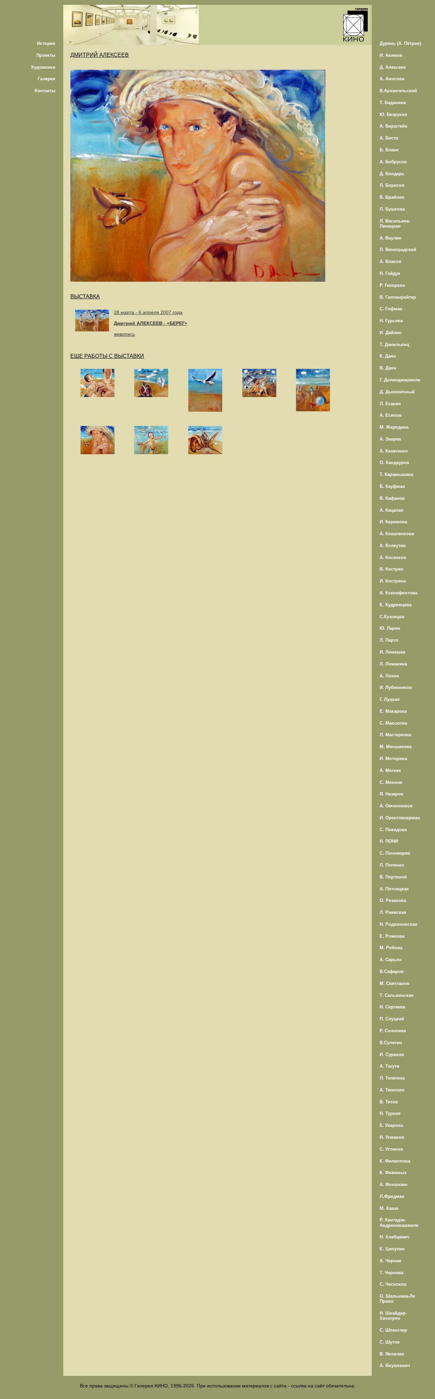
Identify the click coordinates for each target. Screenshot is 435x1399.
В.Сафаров (392, 971)
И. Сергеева (392, 1006)
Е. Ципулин (392, 1248)
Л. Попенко (392, 865)
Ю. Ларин (390, 628)
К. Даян (388, 356)
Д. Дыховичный (397, 391)
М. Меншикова (396, 746)
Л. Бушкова (392, 209)
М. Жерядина (394, 427)
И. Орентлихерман (400, 817)
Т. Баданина (393, 102)
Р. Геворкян (392, 285)
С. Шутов (390, 1342)
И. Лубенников (396, 687)
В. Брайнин (392, 197)
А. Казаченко (394, 451)
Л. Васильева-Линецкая (395, 223)
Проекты (45, 55)
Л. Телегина (392, 1078)
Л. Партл (389, 640)
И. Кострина (393, 580)
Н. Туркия (390, 1113)
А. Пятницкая (394, 888)
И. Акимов (391, 55)
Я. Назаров (391, 793)
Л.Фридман (392, 1196)
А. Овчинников (396, 805)
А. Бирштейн (393, 126)
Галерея (46, 78)
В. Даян (388, 368)
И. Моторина (393, 758)
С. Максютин (393, 723)
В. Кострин (391, 569)
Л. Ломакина (393, 663)
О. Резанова (393, 900)
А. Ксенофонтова (398, 592)
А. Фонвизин (393, 1184)
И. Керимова (393, 521)
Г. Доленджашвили (400, 379)
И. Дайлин (391, 332)
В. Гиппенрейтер (398, 297)
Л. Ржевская (393, 912)
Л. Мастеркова (395, 734)
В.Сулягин (391, 1042)
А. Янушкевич (395, 1365)
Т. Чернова (391, 1272)
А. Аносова (392, 78)
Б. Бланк (389, 149)
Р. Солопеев (393, 1030)
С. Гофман (391, 308)
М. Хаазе (389, 1208)
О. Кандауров (394, 462)
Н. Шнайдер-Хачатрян (393, 1316)
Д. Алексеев (393, 67)
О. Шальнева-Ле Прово (397, 1299)
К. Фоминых (393, 1172)
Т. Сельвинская (397, 995)
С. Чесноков (393, 1284)
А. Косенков (393, 557)
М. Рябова (391, 947)
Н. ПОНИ (389, 841)
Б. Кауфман (392, 486)
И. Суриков (392, 1054)
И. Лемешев (392, 652)
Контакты (45, 90)
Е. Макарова (393, 711)
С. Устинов (391, 1149)
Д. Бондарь (392, 173)
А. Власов (390, 261)
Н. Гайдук (390, 273)
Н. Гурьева (391, 320)
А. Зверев (390, 439)
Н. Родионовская (398, 924)
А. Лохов (389, 675)
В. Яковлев (392, 1353)
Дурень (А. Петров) (400, 43)
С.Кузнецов (392, 616)
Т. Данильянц (394, 344)
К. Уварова (391, 1125)
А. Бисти (389, 138)
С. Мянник (391, 782)
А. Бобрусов (393, 161)
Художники (43, 67)
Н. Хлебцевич (395, 1236)
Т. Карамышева (396, 474)
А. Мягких (390, 770)
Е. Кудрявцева (396, 604)
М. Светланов (395, 983)
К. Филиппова (395, 1161)
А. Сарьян (391, 959)
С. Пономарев (395, 853)
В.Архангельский (398, 90)
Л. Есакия (390, 403)
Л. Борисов (392, 185)
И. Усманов (392, 1137)
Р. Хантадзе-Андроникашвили (399, 1222)
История (46, 43)
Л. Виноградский (398, 249)
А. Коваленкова (397, 533)
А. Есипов (391, 415)
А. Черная (390, 1260)
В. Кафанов (392, 498)
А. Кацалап (391, 510)
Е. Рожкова (392, 936)
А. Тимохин (392, 1089)
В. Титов (389, 1101)
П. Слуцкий (392, 1018)
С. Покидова (393, 829)
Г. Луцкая (390, 699)
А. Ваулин (390, 238)
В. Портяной (393, 876)
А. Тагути (389, 1066)
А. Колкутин (393, 545)
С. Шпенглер (393, 1330)
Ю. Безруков (393, 114)
